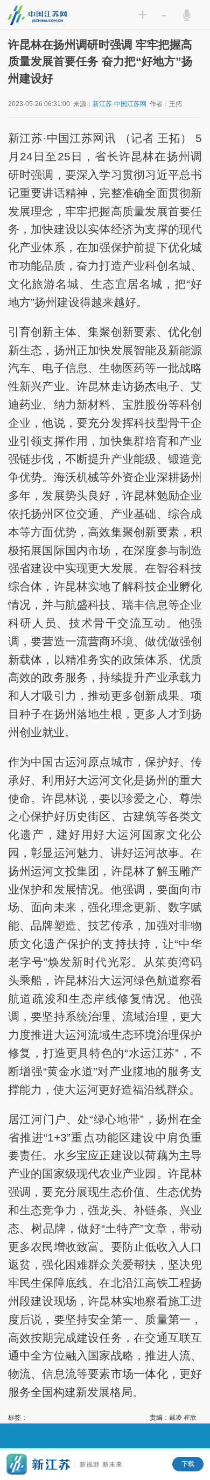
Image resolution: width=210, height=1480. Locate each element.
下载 (187, 1464)
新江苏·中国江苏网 (119, 104)
